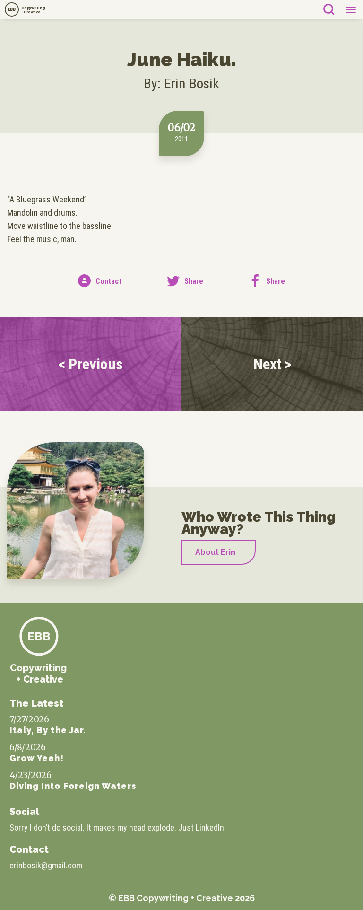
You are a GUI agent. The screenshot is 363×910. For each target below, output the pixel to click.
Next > (272, 364)
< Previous (91, 364)
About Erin (215, 552)
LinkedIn (210, 827)
